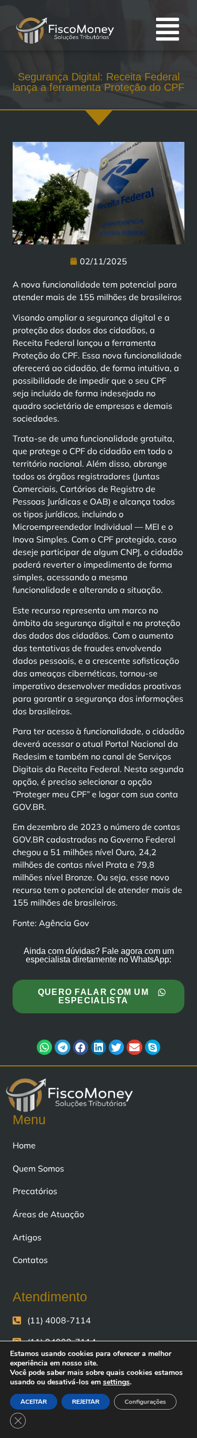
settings (116, 1382)
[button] (44, 1047)
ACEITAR (33, 1402)
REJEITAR (85, 1402)
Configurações (145, 1402)
